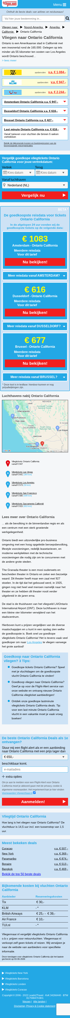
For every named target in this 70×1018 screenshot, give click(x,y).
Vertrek (7, 167)
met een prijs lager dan (50, 751)
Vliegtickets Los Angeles (23, 482)
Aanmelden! (33, 801)
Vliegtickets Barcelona (17, 978)
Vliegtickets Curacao (16, 989)
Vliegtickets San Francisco (24, 493)
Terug (39, 167)
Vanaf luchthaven (14, 179)
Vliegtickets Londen (15, 984)
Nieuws (27, 1001)
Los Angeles (34, 642)
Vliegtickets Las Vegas (22, 472)
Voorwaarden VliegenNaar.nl (17, 793)
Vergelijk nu (33, 195)
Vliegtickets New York (16, 973)
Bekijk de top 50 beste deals (21, 874)
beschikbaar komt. (14, 763)
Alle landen (39, 1001)
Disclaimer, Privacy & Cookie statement (34, 1006)
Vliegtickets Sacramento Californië (28, 503)
